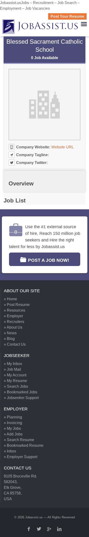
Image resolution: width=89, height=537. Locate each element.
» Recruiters (14, 322)
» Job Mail (12, 369)
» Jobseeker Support (21, 398)
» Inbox (10, 451)
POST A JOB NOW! (48, 260)
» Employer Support (20, 457)
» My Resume (15, 381)
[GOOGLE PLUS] (49, 529)
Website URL (62, 147)
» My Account (15, 375)
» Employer (13, 316)
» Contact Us (15, 344)
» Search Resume (19, 440)
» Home (10, 299)
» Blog (9, 339)
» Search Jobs (16, 386)
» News (10, 333)
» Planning (13, 417)
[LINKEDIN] (60, 529)
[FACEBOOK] (29, 529)
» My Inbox (13, 364)
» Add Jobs (13, 434)
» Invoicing (13, 423)
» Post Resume (17, 305)
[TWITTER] (39, 529)
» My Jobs (12, 428)
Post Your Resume (67, 16)
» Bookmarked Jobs (20, 392)
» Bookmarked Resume (23, 445)
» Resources (14, 310)
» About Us (13, 327)
